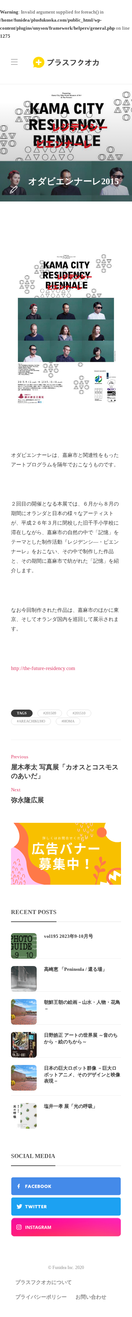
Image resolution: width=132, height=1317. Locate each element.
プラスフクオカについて (43, 1282)
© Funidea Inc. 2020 (66, 1267)
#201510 (79, 713)
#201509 (49, 713)
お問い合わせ (91, 1297)
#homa (68, 721)
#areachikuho (31, 721)
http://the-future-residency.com (43, 668)
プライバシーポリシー (41, 1297)
